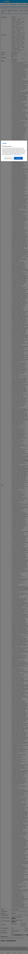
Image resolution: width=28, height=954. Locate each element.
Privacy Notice (19, 154)
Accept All (18, 158)
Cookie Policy (13, 154)
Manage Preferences (9, 158)
